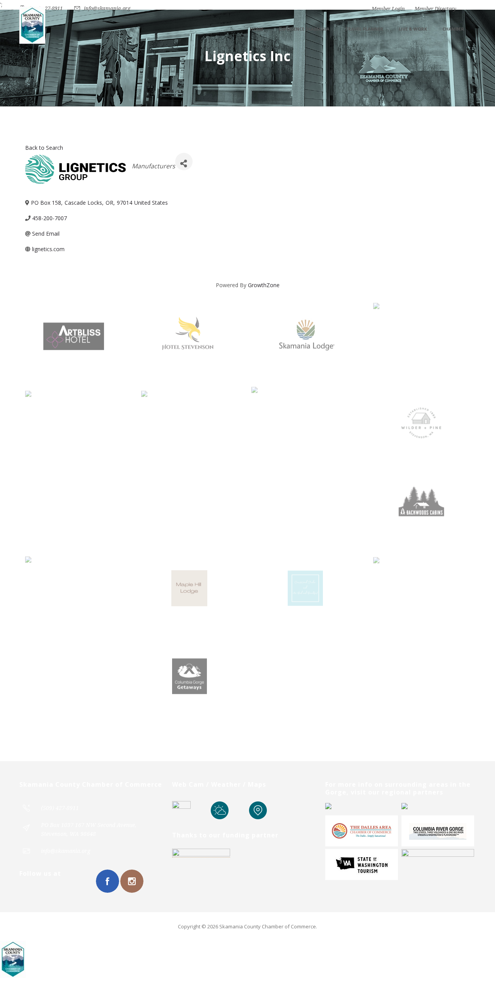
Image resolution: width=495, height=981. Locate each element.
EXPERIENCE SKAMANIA (304, 29)
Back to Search (44, 147)
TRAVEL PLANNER (364, 29)
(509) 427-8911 (46, 8)
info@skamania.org (107, 8)
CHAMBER (453, 29)
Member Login (388, 9)
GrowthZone (264, 285)
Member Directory (435, 9)
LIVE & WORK (413, 29)
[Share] (184, 161)
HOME (256, 29)
